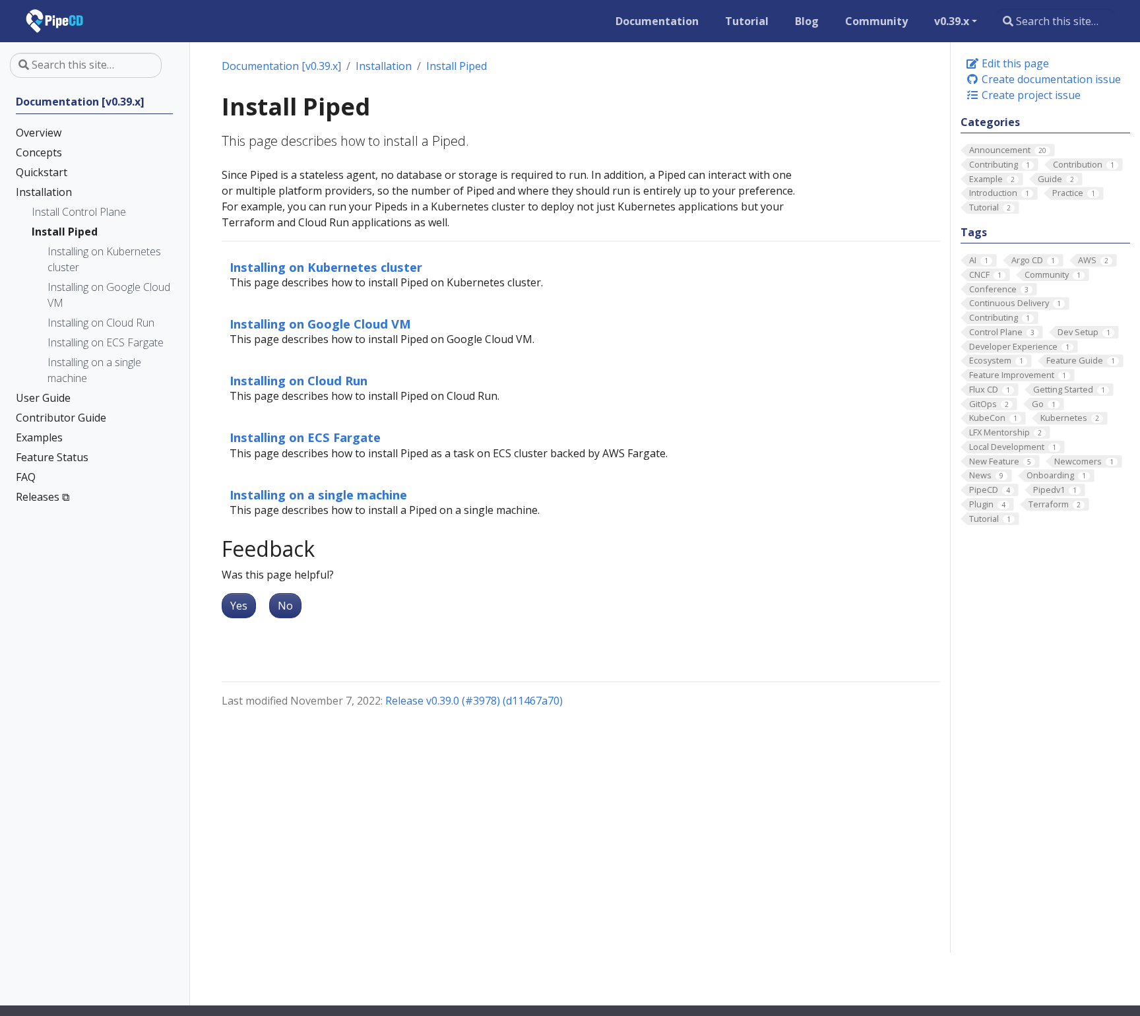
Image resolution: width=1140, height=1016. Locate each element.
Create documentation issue (1050, 79)
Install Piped (456, 66)
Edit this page (1014, 63)
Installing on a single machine (318, 494)
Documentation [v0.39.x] (281, 66)
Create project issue (1030, 95)
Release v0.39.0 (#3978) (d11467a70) (474, 700)
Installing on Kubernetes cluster (326, 267)
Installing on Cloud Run (298, 380)
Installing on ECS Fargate (305, 437)
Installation (384, 66)
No (285, 605)
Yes (238, 605)
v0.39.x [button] (951, 21)
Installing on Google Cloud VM (320, 323)
